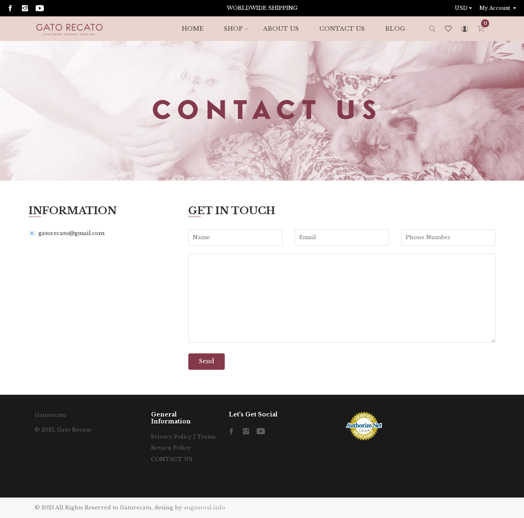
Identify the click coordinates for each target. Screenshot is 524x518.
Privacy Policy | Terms (183, 436)
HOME (192, 28)
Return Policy (171, 447)
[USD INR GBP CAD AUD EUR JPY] (464, 8)
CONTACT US (342, 28)
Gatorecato (50, 415)
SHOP (233, 28)
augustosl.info (204, 507)
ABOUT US (281, 28)
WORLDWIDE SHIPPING (262, 8)
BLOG (395, 28)
